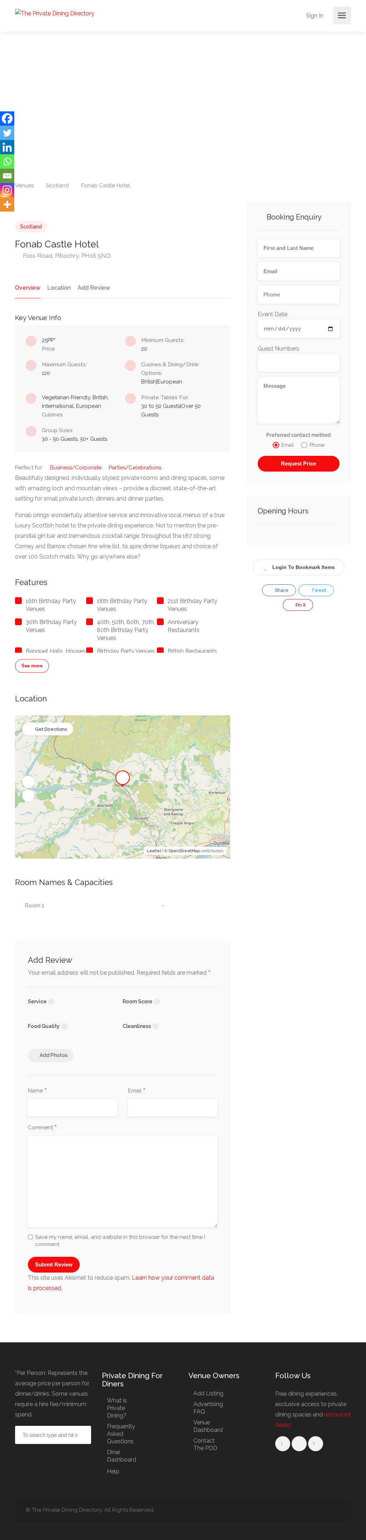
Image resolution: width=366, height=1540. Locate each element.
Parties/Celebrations (135, 467)
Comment (42, 1128)
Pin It (300, 605)
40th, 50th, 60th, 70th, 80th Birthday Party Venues (126, 630)
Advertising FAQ (208, 1408)
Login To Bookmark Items (303, 567)
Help (113, 1471)
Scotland (31, 227)
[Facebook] (7, 118)
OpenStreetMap (184, 851)
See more (32, 665)
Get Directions (51, 729)
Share (281, 590)
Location (59, 287)
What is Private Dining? (117, 1408)
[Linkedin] (7, 147)
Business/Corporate (76, 467)
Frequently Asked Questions (121, 1434)
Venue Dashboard (208, 1426)
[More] (7, 204)
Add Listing (208, 1393)
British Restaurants (192, 651)
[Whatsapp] (7, 161)
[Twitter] (7, 133)
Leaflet (154, 851)
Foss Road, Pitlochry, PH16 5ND (66, 255)
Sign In (314, 15)
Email (136, 1091)
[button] (28, 782)
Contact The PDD (205, 1444)
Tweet (318, 590)
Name (37, 1091)
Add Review (94, 287)
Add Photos (54, 1055)
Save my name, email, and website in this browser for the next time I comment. (120, 1240)
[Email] (7, 176)
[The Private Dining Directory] (54, 13)
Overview (27, 287)
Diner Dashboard (121, 1456)
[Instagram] (7, 190)
